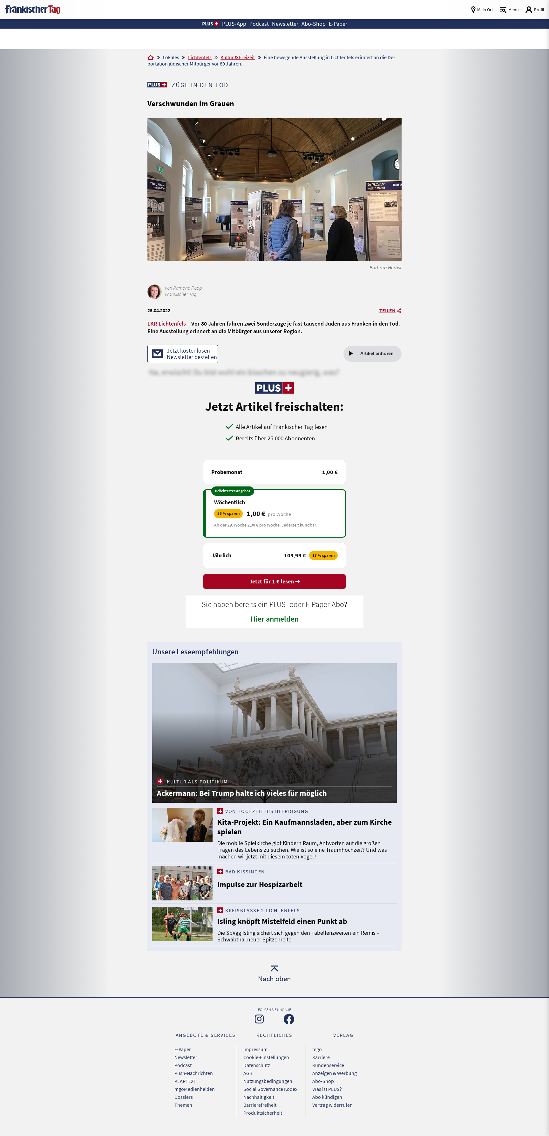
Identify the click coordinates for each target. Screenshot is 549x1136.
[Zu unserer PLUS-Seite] (157, 84)
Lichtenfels (200, 57)
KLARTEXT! (186, 1081)
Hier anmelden (275, 619)
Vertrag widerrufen (332, 1105)
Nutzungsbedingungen (267, 1081)
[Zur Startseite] (150, 58)
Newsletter (185, 1057)
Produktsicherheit (262, 1113)
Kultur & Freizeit (237, 57)
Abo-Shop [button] (314, 23)
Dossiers (183, 1097)
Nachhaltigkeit (258, 1097)
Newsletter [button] (285, 23)
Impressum (255, 1049)
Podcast (183, 1065)
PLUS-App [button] (234, 23)
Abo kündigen (327, 1097)
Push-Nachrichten (193, 1073)
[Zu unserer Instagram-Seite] (259, 1019)
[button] (210, 23)
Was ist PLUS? (327, 1089)
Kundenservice (328, 1065)
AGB (247, 1073)
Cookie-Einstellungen (266, 1057)
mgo (317, 1049)
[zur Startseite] (32, 9)
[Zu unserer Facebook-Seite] (289, 1019)
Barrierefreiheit (259, 1105)
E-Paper (182, 1049)
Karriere (321, 1057)
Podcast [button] (259, 23)
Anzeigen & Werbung (334, 1073)
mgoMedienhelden (194, 1089)
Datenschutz (256, 1065)
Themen (183, 1105)
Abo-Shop (323, 1081)
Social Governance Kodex (270, 1089)
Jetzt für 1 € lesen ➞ (274, 581)
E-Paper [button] (338, 23)
